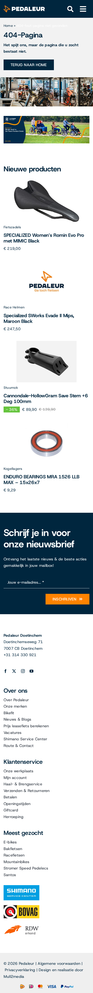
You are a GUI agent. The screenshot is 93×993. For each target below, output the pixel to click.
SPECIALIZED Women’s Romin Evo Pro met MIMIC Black (44, 238)
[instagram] (23, 671)
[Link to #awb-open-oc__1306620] (83, 9)
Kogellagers (13, 469)
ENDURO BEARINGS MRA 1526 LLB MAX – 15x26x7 (41, 479)
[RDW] (21, 924)
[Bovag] (21, 906)
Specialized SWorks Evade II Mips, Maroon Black (39, 318)
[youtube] (31, 671)
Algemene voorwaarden (59, 963)
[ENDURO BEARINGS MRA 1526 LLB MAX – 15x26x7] (46, 423)
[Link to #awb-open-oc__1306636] (70, 9)
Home (8, 25)
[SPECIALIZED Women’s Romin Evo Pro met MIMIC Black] (46, 182)
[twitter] (14, 671)
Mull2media (14, 976)
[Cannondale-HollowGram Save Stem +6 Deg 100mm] (46, 342)
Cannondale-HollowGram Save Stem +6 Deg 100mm (46, 398)
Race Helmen (14, 307)
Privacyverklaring (20, 969)
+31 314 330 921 (20, 654)
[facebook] (5, 671)
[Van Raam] (46, 117)
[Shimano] (21, 886)
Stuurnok (11, 387)
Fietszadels (12, 227)
